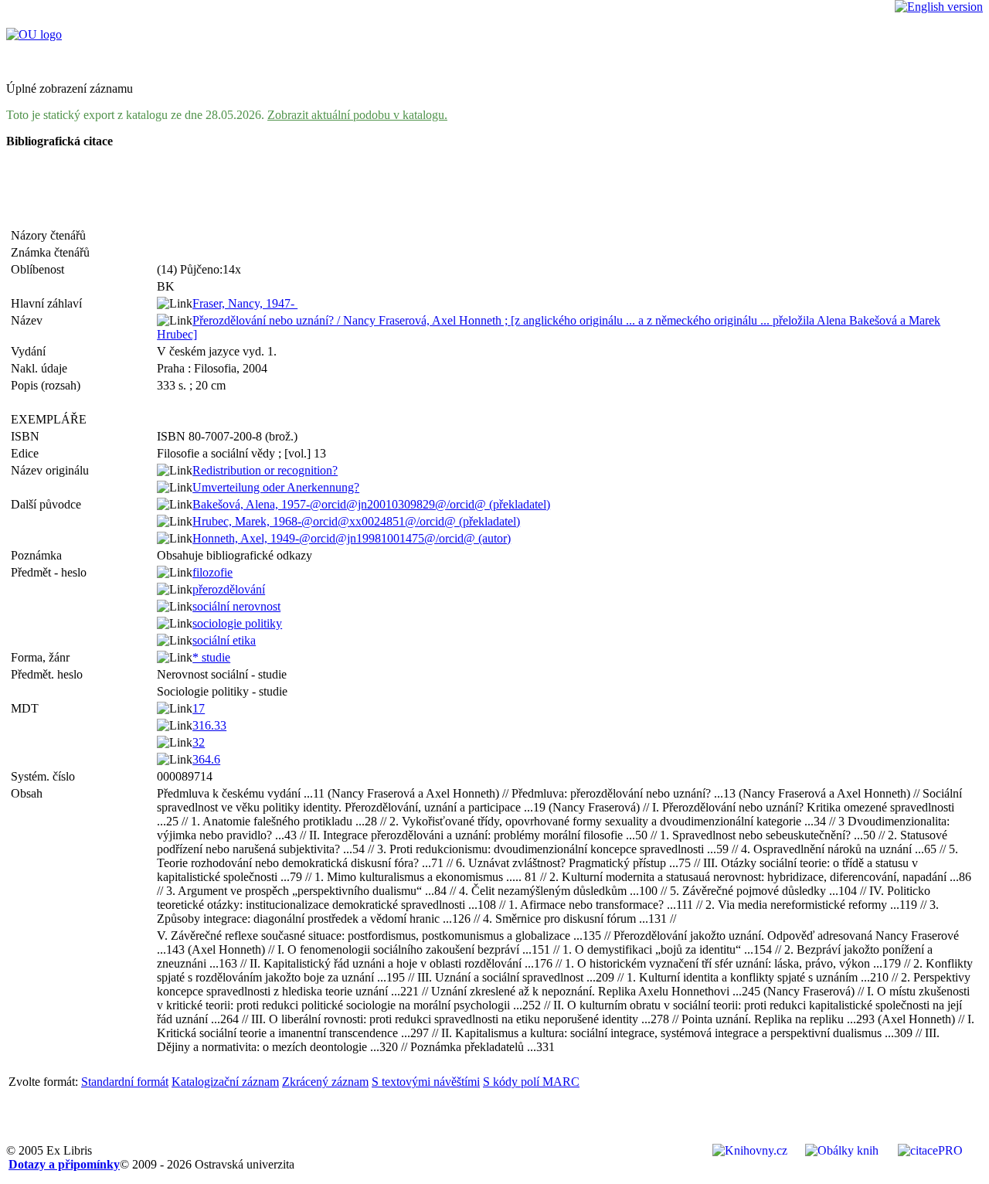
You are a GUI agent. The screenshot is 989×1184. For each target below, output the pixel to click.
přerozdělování (228, 589)
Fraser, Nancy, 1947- (244, 303)
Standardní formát (124, 1081)
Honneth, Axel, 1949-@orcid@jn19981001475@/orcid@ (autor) (351, 538)
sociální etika (224, 640)
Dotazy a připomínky (64, 1164)
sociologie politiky (237, 623)
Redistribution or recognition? (265, 470)
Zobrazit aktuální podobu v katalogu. (357, 114)
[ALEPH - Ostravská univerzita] (34, 34)
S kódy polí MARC (531, 1081)
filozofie (212, 572)
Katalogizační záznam (225, 1081)
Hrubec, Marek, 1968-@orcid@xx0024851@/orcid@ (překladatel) (356, 521)
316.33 (209, 725)
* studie (211, 657)
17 (198, 708)
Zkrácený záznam (325, 1081)
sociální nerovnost (236, 606)
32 (198, 742)
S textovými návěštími (426, 1081)
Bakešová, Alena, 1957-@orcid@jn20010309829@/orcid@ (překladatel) (371, 504)
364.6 (206, 759)
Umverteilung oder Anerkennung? (275, 487)
